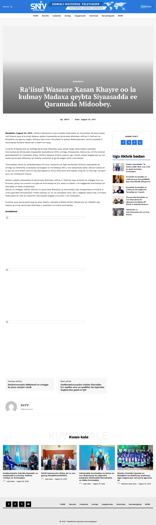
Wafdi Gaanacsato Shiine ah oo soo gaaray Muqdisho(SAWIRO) (58, 474)
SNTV (66, 119)
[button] (8, 6)
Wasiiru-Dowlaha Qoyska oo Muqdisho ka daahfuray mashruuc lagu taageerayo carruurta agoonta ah (134, 476)
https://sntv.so (27, 409)
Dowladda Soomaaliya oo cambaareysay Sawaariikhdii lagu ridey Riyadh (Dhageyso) (138, 179)
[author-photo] (4, 481)
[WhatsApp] (140, 142)
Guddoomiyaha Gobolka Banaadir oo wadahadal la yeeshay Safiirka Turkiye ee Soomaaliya (20, 475)
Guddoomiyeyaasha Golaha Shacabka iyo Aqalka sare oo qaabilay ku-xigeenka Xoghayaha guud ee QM (82, 387)
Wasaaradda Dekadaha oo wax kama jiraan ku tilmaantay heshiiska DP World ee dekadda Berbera (137, 201)
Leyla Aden (11, 481)
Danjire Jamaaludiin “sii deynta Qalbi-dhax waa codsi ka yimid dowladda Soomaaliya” (138, 168)
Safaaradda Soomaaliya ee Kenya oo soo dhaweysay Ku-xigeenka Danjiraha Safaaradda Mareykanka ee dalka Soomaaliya (96, 476)
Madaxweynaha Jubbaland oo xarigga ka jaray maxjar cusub (28, 386)
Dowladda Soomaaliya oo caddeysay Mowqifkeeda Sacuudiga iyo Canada (136, 189)
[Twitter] (128, 142)
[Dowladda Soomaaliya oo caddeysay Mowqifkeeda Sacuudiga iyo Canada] (118, 189)
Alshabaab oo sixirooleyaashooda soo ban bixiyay (137, 211)
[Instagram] (15, 504)
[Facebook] (123, 142)
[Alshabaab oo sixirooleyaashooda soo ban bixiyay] (118, 212)
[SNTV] (11, 407)
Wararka (78, 82)
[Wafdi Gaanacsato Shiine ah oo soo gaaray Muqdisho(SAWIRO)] (59, 457)
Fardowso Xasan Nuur (129, 484)
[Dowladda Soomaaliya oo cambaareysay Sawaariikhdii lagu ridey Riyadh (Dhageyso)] (118, 179)
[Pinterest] (134, 142)
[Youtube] (28, 504)
